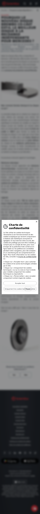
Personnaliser (30, 289)
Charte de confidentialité (27, 257)
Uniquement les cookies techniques (18, 289)
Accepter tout (20, 283)
